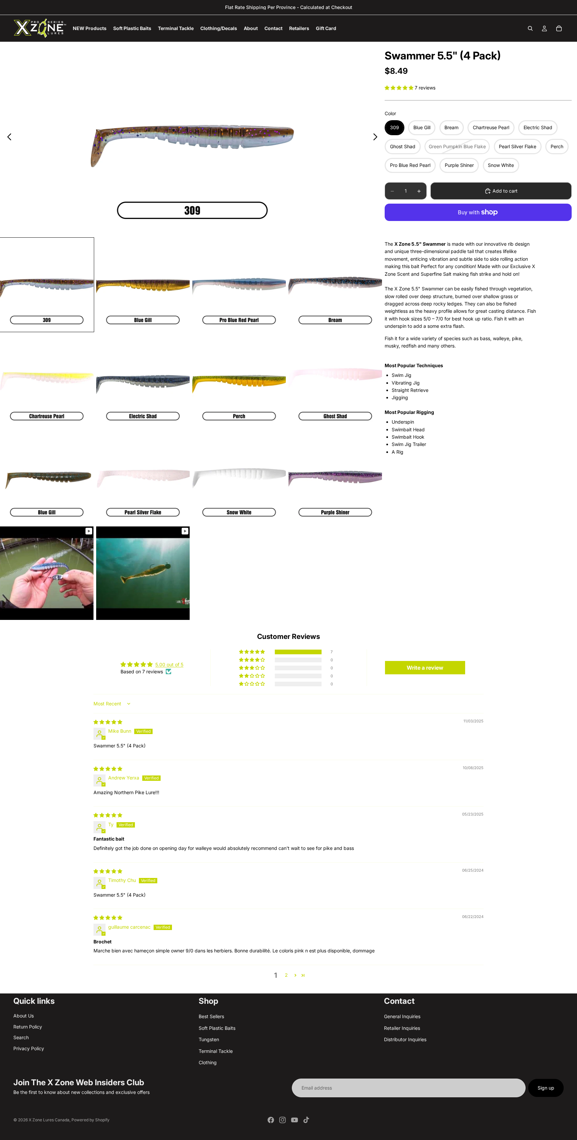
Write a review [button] (425, 667)
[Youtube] (295, 1120)
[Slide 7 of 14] (239, 381)
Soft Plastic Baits (217, 1028)
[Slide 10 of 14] (143, 477)
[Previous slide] (7, 138)
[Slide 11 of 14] (239, 477)
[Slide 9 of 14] (46, 477)
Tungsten (209, 1039)
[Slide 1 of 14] (46, 284)
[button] (400, 87)
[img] (107, 722)
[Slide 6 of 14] (143, 381)
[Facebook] (271, 1120)
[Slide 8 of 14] (335, 381)
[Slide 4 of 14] (335, 284)
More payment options (478, 227)
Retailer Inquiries (402, 1028)
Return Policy (27, 1027)
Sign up (546, 1088)
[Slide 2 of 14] (143, 284)
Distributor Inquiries (405, 1039)
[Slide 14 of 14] (143, 573)
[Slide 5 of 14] (46, 381)
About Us (23, 1016)
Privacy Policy (28, 1048)
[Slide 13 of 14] (46, 573)
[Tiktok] (306, 1120)
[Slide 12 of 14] (335, 477)
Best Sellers (211, 1016)
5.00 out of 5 (169, 664)
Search (21, 1037)
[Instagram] (282, 1120)
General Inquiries (402, 1016)
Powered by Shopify (90, 1119)
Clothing (208, 1062)
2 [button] (286, 975)
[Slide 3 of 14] (239, 284)
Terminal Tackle (216, 1051)
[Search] (530, 28)
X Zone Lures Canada (49, 1119)
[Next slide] (377, 138)
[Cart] (559, 28)
